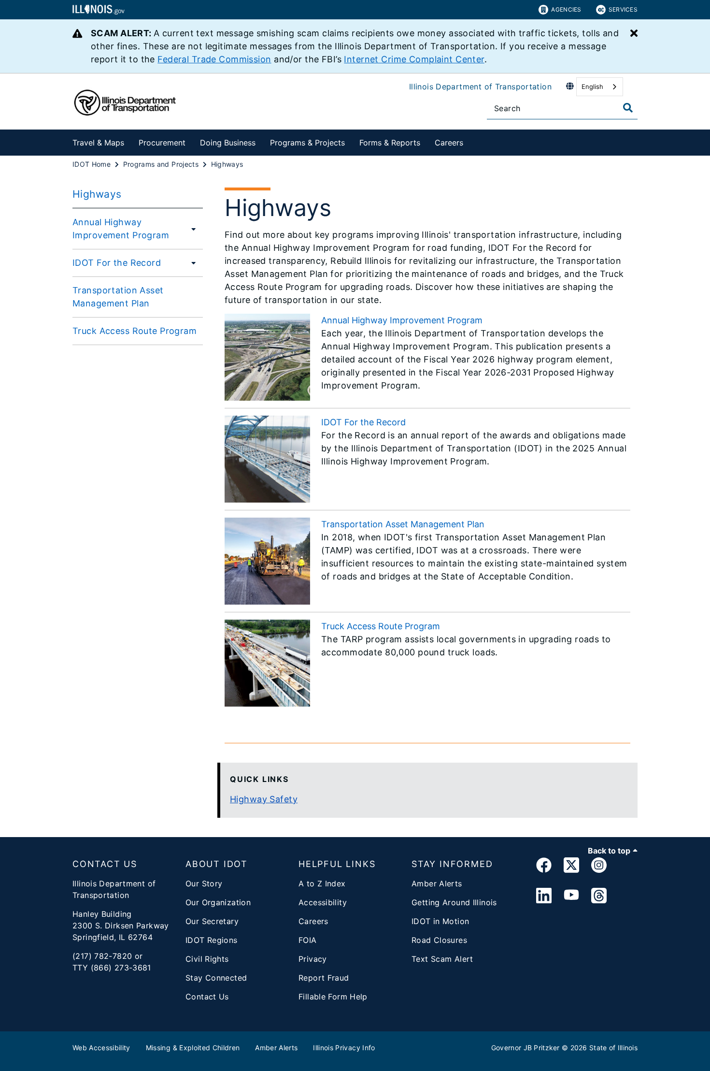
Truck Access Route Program (134, 331)
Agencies (566, 9)
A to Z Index (322, 883)
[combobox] (599, 86)
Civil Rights (207, 959)
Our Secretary (212, 921)
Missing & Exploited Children (193, 1047)
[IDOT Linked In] (544, 896)
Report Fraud (323, 978)
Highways (96, 194)
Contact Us (207, 996)
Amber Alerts (437, 883)
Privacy (312, 959)
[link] (544, 866)
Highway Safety (264, 799)
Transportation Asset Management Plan (118, 296)
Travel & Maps (98, 142)
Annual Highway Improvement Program (120, 228)
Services (623, 9)
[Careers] (470, 141)
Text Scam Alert (442, 959)
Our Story (203, 883)
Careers (449, 142)
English (592, 86)
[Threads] (599, 896)
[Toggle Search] (628, 108)
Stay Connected (216, 978)
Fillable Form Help (333, 996)
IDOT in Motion (440, 921)
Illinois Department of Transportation (480, 86)
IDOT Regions (211, 940)
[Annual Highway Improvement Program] (194, 228)
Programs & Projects (307, 142)
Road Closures (439, 940)
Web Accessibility (101, 1047)
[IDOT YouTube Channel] (571, 896)
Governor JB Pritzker (525, 1047)
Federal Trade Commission (214, 59)
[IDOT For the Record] (191, 262)
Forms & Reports (389, 142)
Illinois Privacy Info (344, 1047)
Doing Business (228, 142)
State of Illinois (613, 1047)
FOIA (307, 940)
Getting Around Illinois (454, 902)
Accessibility (322, 902)
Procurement (162, 142)
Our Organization (218, 902)
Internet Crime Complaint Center (414, 59)
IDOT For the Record (116, 263)
